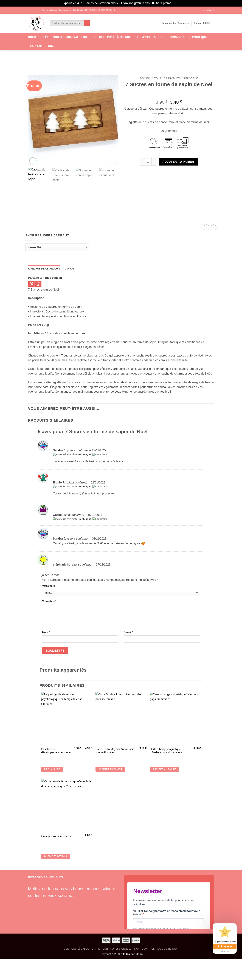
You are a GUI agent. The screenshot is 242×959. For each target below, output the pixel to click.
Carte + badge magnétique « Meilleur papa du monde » (166, 751)
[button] (175, 23)
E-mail (128, 632)
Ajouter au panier (178, 161)
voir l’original (85, 454)
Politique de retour (164, 949)
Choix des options (55, 856)
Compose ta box (149, 37)
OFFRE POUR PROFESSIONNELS (111, 949)
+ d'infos (68, 268)
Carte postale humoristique (56, 836)
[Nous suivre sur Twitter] (37, 10)
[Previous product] (213, 227)
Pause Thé (191, 78)
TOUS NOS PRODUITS (167, 78)
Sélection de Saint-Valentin (65, 37)
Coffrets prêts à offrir (111, 37)
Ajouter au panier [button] (110, 769)
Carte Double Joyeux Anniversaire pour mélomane (115, 751)
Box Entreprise (42, 45)
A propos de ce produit (44, 268)
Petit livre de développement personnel (56, 751)
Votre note (48, 585)
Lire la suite (52, 769)
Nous (32, 37)
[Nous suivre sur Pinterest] (56, 902)
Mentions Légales (76, 949)
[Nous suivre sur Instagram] (33, 10)
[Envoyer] (87, 23)
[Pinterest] (31, 284)
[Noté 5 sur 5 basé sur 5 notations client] (169, 96)
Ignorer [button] (177, 3)
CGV (144, 949)
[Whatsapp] (38, 284)
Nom (46, 632)
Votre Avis (49, 601)
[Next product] (206, 227)
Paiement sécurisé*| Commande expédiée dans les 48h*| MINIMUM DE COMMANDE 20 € (78, 10)
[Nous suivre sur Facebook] (30, 10)
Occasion (177, 37)
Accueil (145, 78)
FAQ (136, 949)
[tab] (44, 269)
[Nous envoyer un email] (50, 902)
